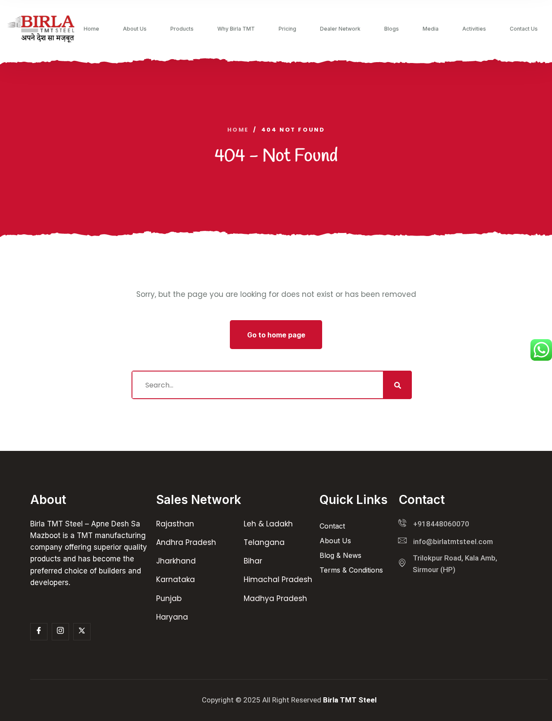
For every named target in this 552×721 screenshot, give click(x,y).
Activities (474, 28)
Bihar (253, 561)
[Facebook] (38, 631)
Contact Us (524, 28)
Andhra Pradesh (186, 542)
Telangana (264, 542)
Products (182, 28)
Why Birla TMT (236, 28)
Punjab (169, 598)
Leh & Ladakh (268, 524)
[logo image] (40, 29)
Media (431, 28)
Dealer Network (340, 28)
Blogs (391, 28)
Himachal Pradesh (278, 579)
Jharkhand (176, 561)
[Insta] (60, 631)
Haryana (172, 617)
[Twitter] (82, 631)
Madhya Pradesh (275, 598)
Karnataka (175, 579)
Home (91, 28)
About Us (135, 28)
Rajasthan (175, 524)
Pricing (287, 28)
